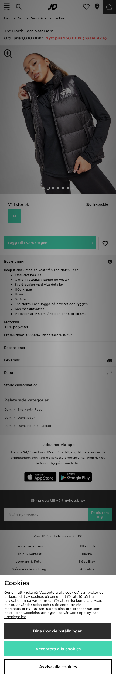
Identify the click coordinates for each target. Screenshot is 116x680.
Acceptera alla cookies (58, 649)
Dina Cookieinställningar (57, 631)
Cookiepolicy (15, 617)
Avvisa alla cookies (58, 667)
